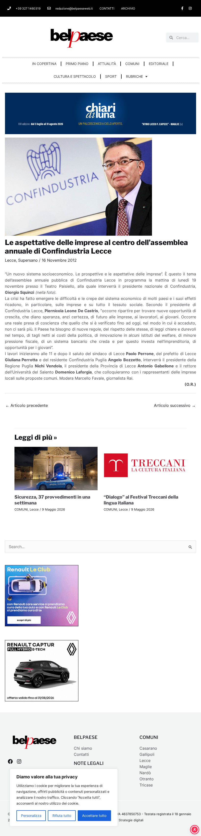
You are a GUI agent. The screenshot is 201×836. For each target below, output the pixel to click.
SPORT (111, 76)
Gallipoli (146, 754)
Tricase (146, 785)
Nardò (145, 773)
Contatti (81, 754)
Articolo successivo (175, 405)
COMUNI (132, 64)
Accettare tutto (94, 815)
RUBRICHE (134, 76)
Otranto (146, 779)
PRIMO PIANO (77, 64)
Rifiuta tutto (61, 815)
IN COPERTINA (44, 64)
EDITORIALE (158, 64)
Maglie (145, 766)
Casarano (148, 748)
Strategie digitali (131, 820)
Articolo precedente (26, 405)
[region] (64, 797)
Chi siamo (83, 748)
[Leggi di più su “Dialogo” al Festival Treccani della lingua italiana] (145, 468)
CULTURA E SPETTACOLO (75, 76)
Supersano (28, 260)
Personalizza (31, 815)
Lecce (10, 260)
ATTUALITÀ (107, 64)
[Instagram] (19, 761)
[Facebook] (10, 761)
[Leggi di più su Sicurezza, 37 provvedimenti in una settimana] (56, 468)
